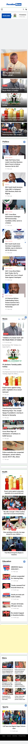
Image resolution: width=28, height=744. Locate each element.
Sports (14, 723)
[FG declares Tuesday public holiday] (12, 16)
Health (4, 115)
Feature (5, 129)
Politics (10, 157)
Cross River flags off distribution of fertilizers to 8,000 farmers (11, 434)
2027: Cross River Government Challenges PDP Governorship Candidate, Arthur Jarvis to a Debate (13, 219)
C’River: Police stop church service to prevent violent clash (20, 698)
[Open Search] (23, 9)
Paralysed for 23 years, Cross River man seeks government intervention (6, 699)
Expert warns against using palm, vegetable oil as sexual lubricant (12, 390)
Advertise (14, 736)
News (4, 100)
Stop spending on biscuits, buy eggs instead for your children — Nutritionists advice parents (14, 534)
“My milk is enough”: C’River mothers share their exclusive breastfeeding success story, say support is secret (14, 513)
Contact (9, 736)
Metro (4, 666)
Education (6, 566)
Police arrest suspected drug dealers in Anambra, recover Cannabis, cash (20, 686)
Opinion (5, 69)
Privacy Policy (22, 736)
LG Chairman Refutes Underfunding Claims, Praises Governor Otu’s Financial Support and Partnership (12, 303)
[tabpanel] (14, 721)
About (3, 736)
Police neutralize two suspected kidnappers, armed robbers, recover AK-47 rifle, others (13, 454)
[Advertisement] (14, 34)
